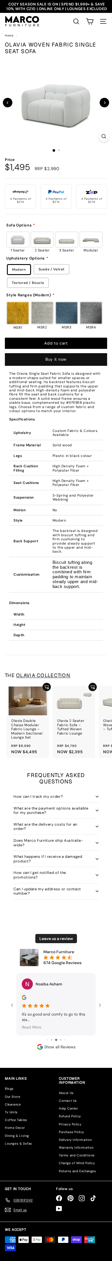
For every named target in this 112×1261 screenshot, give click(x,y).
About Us (66, 1093)
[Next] (104, 102)
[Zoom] (104, 136)
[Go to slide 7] (51, 1040)
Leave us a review (56, 938)
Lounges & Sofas (18, 1143)
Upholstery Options (25, 258)
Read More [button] (31, 1026)
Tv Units (11, 1112)
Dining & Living (17, 1136)
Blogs (9, 1089)
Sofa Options (19, 225)
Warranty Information (76, 1147)
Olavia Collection (43, 675)
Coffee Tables (16, 1120)
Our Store (12, 1097)
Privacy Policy (70, 1124)
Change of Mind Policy (77, 1163)
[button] (89, 21)
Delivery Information (75, 1140)
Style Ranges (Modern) (28, 295)
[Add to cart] (47, 687)
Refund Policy (70, 1116)
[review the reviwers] (24, 997)
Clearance (13, 1104)
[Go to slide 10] (64, 1039)
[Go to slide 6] (47, 1039)
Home (10, 35)
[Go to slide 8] (56, 1040)
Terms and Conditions (77, 1155)
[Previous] (7, 102)
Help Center (68, 1108)
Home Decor (15, 1128)
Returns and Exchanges (77, 1171)
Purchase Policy (71, 1132)
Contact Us (68, 1101)
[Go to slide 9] (60, 1040)
